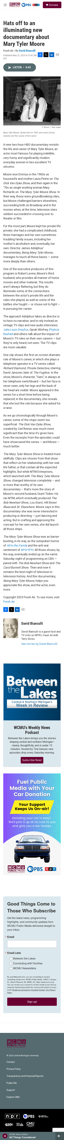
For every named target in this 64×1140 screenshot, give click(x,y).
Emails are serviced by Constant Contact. (28, 989)
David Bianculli (27, 50)
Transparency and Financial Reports (25, 1076)
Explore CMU (13, 1097)
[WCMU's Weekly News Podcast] (32, 692)
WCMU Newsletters (24, 968)
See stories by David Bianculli (39, 644)
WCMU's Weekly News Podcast (32, 730)
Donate (53, 4)
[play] (5, 1136)
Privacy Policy (14, 1069)
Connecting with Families (28, 963)
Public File (12, 1083)
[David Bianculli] (10, 628)
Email (10, 937)
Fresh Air (9, 601)
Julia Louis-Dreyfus (15, 329)
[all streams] (59, 1136)
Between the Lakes (24, 958)
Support (11, 1090)
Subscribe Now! (32, 760)
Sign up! (32, 1002)
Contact (11, 1062)
